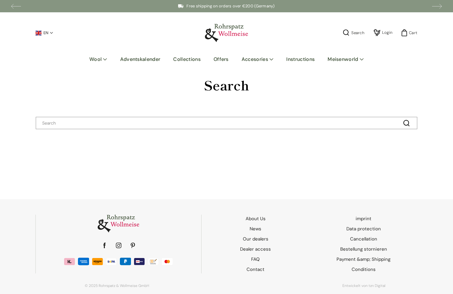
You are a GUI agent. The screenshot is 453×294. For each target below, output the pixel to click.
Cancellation (363, 239)
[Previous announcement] (16, 6)
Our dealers (255, 239)
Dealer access (255, 249)
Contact (255, 269)
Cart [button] (411, 32)
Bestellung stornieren (363, 249)
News (255, 229)
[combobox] (226, 123)
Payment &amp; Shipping (363, 259)
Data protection (363, 229)
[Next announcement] (437, 6)
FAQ (255, 259)
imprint (363, 219)
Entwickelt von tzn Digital (364, 285)
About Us (256, 219)
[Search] (406, 123)
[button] (98, 59)
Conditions (364, 269)
